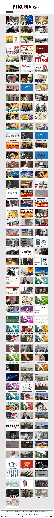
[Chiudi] (52, 516)
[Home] (27, 6)
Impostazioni (45, 516)
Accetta (50, 516)
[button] (23, 12)
